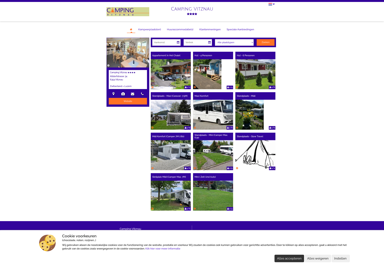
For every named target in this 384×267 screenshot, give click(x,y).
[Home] (131, 29)
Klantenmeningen (210, 29)
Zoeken (266, 42)
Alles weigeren (317, 258)
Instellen (340, 258)
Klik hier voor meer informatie (162, 248)
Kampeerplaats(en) (149, 29)
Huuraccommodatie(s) (180, 29)
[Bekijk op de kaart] (113, 94)
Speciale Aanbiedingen (240, 29)
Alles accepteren (289, 258)
